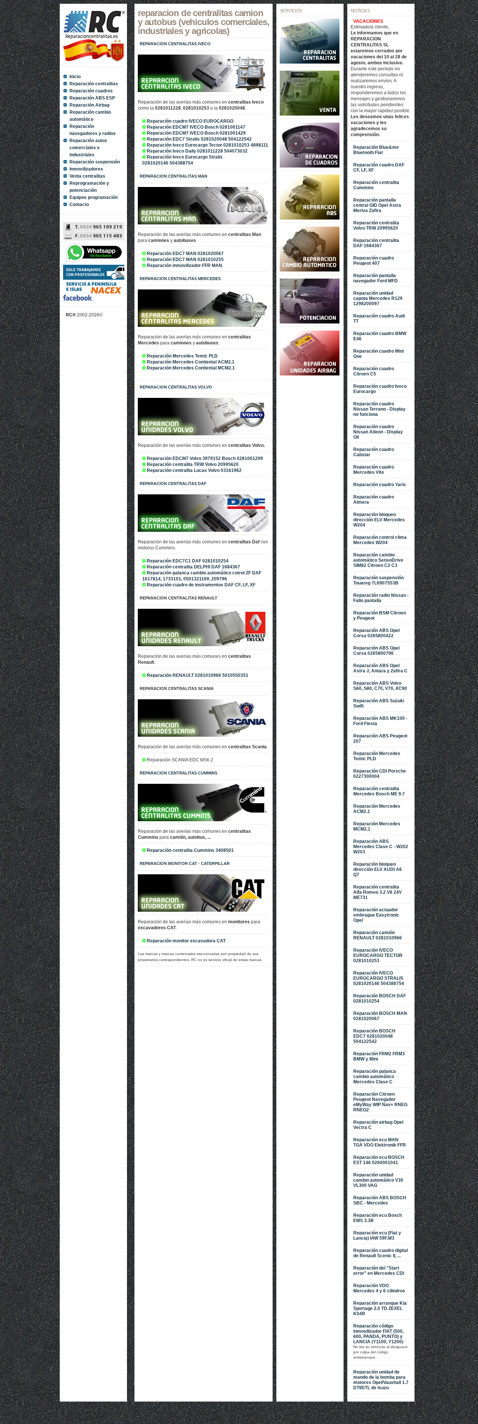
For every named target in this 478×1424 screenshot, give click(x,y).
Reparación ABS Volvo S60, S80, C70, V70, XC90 (380, 686)
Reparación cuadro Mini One (378, 354)
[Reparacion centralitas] (309, 62)
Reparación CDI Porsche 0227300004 (379, 773)
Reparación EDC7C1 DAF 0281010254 (188, 561)
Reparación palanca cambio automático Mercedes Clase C (374, 1076)
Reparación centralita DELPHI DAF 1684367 (193, 567)
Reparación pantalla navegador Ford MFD (375, 278)
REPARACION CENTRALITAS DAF (173, 483)
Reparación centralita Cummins (376, 185)
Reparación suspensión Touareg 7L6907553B (378, 580)
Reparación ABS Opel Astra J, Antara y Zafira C (380, 668)
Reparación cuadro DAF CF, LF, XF (378, 167)
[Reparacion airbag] (309, 374)
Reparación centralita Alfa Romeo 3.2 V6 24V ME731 (377, 892)
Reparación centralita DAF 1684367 (376, 243)
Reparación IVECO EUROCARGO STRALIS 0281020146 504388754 (378, 978)
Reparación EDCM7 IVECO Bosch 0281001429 (196, 133)
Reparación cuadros (91, 90)
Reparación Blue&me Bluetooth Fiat (376, 150)
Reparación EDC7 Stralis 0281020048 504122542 (199, 139)
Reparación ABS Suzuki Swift (378, 703)
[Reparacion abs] (309, 218)
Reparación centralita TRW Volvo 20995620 (193, 464)
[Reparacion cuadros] (309, 166)
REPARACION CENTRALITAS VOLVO (176, 387)
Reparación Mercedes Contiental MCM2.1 (191, 368)
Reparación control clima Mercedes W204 (380, 540)
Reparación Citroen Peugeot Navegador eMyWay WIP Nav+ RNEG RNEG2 (380, 1102)
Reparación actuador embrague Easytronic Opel (376, 915)
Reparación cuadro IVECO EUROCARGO (190, 121)
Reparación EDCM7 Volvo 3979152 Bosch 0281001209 (205, 458)
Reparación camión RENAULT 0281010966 (377, 935)
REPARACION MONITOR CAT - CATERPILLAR (185, 863)
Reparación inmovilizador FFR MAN (184, 265)
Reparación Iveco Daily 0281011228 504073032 (197, 151)
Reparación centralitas (93, 83)
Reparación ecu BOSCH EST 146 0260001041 (378, 1160)
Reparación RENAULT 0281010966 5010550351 (197, 675)
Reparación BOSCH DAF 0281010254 (379, 998)
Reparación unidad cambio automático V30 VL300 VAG (378, 1180)
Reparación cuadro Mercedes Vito (373, 469)
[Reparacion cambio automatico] (309, 270)
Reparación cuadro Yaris (379, 484)
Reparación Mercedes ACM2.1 (376, 809)
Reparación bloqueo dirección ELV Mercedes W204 (379, 520)
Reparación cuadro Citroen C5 (373, 371)
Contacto (79, 204)
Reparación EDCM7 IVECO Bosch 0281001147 (196, 127)
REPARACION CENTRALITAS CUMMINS (178, 773)
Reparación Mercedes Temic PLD (182, 356)
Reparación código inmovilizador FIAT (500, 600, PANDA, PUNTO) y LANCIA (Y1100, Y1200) (378, 1333)
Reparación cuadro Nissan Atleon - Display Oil (378, 432)
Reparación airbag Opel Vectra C (378, 1125)
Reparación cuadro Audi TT (379, 318)
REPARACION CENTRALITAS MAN (173, 176)
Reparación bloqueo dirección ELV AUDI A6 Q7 (377, 869)
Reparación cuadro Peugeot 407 (373, 260)
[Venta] (309, 114)
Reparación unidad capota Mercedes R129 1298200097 (378, 298)
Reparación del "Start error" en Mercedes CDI (378, 1270)
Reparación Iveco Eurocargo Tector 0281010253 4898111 (207, 145)
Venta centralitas (87, 176)
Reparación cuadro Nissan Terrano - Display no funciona (379, 409)
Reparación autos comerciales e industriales (88, 147)
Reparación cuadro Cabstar (373, 452)
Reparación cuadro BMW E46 (379, 336)
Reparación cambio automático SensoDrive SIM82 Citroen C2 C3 (378, 560)
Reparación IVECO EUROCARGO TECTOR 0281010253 (378, 955)
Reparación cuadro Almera (373, 499)
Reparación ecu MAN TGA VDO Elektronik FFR (379, 1142)
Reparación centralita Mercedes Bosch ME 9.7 (379, 791)
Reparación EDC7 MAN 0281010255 (185, 259)
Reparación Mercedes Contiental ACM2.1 (191, 362)
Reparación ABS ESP (92, 98)
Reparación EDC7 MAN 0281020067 (185, 253)
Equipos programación (93, 197)
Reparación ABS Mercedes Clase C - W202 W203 (380, 846)
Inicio (75, 76)
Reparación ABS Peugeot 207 (380, 738)
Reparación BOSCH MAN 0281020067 (380, 1016)
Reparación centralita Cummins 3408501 (190, 850)
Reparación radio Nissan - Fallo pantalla (381, 598)
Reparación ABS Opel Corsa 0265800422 (376, 633)
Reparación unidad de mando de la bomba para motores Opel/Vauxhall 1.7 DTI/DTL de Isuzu (381, 1379)
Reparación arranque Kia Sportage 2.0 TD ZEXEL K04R (380, 1308)
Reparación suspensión (94, 162)
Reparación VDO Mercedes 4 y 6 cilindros (379, 1288)
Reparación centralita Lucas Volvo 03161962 (194, 470)
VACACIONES (368, 21)
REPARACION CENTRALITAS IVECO (175, 44)
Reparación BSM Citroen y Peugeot (379, 615)
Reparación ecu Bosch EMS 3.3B (377, 1218)
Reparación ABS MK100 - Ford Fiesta (380, 721)
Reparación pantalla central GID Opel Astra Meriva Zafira (377, 205)
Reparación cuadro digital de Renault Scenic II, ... (380, 1253)
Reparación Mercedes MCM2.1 (376, 826)
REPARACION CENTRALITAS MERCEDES (180, 278)
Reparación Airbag (89, 105)
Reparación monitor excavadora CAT (186, 940)
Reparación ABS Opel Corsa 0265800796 (376, 650)
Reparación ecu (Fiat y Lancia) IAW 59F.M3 (377, 1235)
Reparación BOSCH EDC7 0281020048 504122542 (374, 1036)
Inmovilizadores (86, 169)
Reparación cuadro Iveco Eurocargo (380, 389)
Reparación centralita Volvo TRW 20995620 (376, 225)
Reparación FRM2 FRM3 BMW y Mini (379, 1056)
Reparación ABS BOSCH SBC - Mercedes (379, 1200)
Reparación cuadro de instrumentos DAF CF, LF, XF (201, 584)
